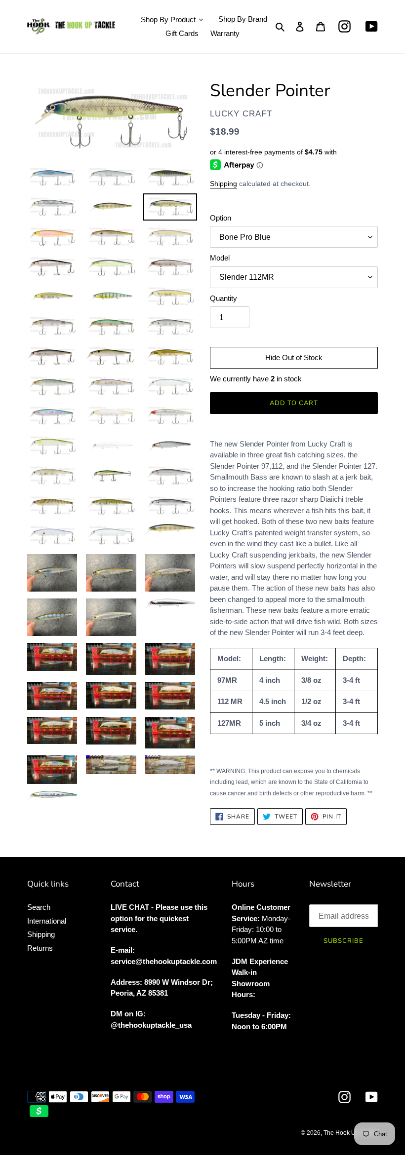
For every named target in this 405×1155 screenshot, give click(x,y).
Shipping (223, 183)
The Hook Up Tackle (351, 1132)
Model (220, 258)
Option (220, 218)
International (46, 921)
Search (38, 907)
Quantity (223, 298)
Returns (40, 948)
